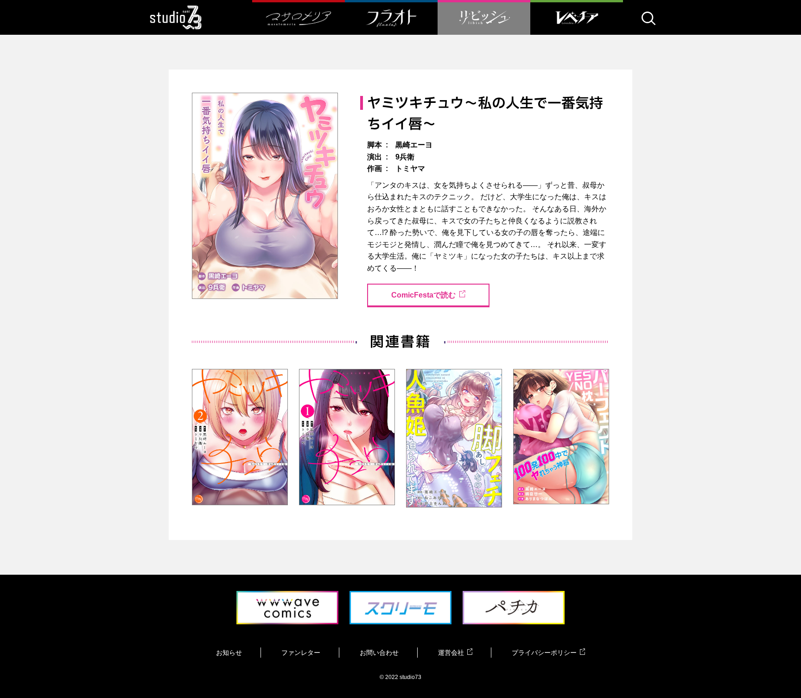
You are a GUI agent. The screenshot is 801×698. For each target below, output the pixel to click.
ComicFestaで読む (423, 295)
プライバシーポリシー (544, 652)
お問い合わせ (379, 652)
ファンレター (300, 652)
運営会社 (451, 652)
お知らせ (229, 652)
